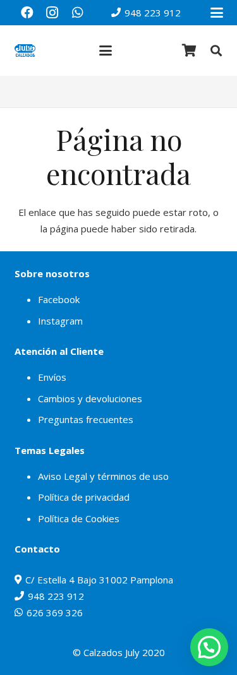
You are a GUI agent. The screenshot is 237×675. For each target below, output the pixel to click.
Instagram (60, 320)
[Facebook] (27, 12)
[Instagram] (52, 12)
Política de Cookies (78, 518)
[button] (217, 12)
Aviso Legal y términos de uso (103, 476)
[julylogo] (25, 50)
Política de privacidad (84, 497)
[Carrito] (190, 50)
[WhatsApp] (77, 12)
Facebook (59, 299)
